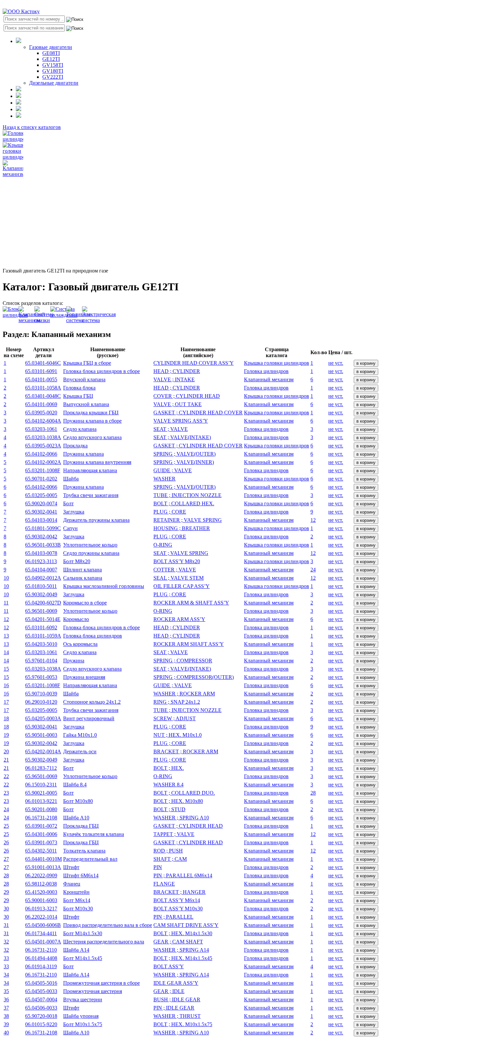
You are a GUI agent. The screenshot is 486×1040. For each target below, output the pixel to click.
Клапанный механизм (269, 379)
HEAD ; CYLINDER (176, 371)
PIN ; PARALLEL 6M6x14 (182, 875)
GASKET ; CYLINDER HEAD (188, 826)
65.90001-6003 (41, 900)
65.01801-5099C (43, 528)
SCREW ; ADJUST (174, 718)
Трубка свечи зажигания (90, 495)
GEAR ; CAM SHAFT (178, 941)
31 (6, 925)
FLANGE (164, 884)
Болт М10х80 (78, 801)
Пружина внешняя (84, 677)
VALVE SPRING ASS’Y (180, 421)
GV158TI (52, 65)
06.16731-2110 (41, 950)
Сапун (70, 528)
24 (313, 569)
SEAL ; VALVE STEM (178, 578)
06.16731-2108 (41, 817)
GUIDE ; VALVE (172, 470)
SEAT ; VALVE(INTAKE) (182, 437)
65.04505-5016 (41, 983)
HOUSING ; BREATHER (181, 528)
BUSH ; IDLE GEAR (176, 999)
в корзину (366, 363)
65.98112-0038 (41, 884)
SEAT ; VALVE (170, 429)
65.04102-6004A (43, 421)
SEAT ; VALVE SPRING (180, 553)
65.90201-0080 (41, 809)
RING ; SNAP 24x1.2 (176, 702)
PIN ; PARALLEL (173, 917)
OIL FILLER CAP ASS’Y (181, 586)
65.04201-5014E (43, 619)
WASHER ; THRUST (177, 1016)
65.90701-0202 (41, 478)
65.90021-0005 (41, 793)
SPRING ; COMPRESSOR (182, 660)
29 (6, 892)
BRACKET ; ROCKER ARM (185, 751)
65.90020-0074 (41, 503)
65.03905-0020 (41, 412)
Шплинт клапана (82, 569)
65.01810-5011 (41, 586)
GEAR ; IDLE (168, 991)
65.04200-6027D (43, 602)
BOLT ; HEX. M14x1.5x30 (182, 933)
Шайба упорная (81, 1016)
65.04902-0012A (43, 578)
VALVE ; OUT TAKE (177, 404)
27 (6, 859)
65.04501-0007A (43, 941)
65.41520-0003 (41, 892)
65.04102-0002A (43, 462)
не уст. (335, 363)
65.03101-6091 (41, 371)
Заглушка (73, 512)
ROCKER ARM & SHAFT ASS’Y (191, 602)
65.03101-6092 (41, 627)
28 (313, 793)
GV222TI (52, 77)
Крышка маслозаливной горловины (103, 586)
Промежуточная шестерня (92, 991)
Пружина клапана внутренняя (97, 462)
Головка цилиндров (266, 371)
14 (6, 652)
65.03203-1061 (41, 429)
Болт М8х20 (76, 561)
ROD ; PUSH (168, 850)
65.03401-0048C (43, 396)
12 (313, 520)
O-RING (162, 545)
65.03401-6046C (43, 363)
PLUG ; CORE (169, 512)
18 (6, 718)
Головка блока (79, 388)
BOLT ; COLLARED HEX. (183, 503)
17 (6, 702)
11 (6, 602)
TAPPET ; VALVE (173, 834)
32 (6, 941)
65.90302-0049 (41, 594)
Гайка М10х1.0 (80, 735)
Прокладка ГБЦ (81, 826)
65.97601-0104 (41, 660)
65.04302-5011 (41, 850)
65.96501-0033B (43, 545)
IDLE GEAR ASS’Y (175, 983)
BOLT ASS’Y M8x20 (176, 561)
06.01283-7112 (41, 768)
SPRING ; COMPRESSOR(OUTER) (193, 677)
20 (6, 751)
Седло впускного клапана (92, 437)
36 (6, 999)
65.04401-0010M (43, 859)
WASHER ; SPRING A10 (181, 817)
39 (6, 1024)
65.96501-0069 (41, 611)
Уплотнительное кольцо (90, 545)
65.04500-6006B (43, 925)
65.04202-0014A (43, 751)
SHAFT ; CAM (170, 859)
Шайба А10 (76, 817)
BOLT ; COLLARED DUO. (184, 793)
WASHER (164, 478)
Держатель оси (80, 751)
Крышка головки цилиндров (276, 363)
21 (6, 760)
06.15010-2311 (41, 784)
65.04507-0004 (41, 999)
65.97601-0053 (41, 677)
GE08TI (51, 53)
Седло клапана (80, 429)
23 (6, 793)
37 (6, 1008)
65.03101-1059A (43, 636)
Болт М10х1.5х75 (82, 1024)
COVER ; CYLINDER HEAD (186, 396)
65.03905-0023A (43, 445)
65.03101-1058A (43, 388)
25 (6, 826)
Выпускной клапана (86, 404)
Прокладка (75, 445)
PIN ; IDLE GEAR (173, 1008)
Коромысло (76, 619)
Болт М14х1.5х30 (82, 933)
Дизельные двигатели (53, 83)
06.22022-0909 (41, 875)
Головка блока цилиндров (92, 636)
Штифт (71, 867)
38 (6, 1016)
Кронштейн (76, 892)
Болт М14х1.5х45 (82, 958)
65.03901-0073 (41, 842)
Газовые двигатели (50, 47)
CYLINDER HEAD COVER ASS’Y (193, 363)
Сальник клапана (82, 578)
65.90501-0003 (41, 735)
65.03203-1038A (43, 437)
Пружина (73, 660)
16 (6, 685)
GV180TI (52, 71)
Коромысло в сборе (85, 602)
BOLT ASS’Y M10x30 (178, 908)
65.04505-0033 (41, 991)
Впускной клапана (84, 379)
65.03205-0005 (41, 495)
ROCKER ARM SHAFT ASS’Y (188, 644)
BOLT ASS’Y (168, 966)
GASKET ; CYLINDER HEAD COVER (198, 412)
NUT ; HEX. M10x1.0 (177, 735)
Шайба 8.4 (75, 784)
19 (6, 735)
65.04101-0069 (41, 404)
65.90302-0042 (41, 536)
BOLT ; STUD (169, 809)
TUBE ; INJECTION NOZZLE (187, 495)
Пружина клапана (83, 454)
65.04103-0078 (41, 553)
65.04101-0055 (41, 379)
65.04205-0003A (43, 718)
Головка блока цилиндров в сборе (101, 371)
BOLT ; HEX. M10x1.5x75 (182, 1024)
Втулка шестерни (82, 999)
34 (6, 975)
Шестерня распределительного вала (103, 941)
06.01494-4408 (41, 958)
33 (6, 958)
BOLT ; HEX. (168, 768)
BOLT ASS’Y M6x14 (176, 900)
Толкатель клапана (84, 850)
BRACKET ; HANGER (179, 892)
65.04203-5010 (41, 644)
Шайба (71, 478)
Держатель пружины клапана (96, 520)
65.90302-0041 (41, 512)
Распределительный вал (90, 859)
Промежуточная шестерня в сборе (101, 983)
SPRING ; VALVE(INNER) (183, 462)
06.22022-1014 (41, 917)
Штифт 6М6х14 (81, 875)
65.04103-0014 (41, 520)
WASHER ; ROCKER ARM (184, 693)
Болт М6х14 (76, 900)
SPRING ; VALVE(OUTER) (184, 454)
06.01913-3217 (41, 908)
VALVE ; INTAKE (174, 379)
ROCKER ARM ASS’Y (179, 619)
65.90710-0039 (41, 693)
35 (6, 991)
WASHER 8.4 (168, 784)
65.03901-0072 (41, 826)
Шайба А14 (76, 950)
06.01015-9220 (41, 1024)
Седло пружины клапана (91, 553)
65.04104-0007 (41, 569)
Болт (68, 503)
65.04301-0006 (41, 834)
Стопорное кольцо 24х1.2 (92, 702)
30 (6, 908)
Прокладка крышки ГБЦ (91, 412)
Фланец (71, 884)
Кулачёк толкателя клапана (93, 834)
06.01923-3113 (41, 561)
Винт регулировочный (88, 718)
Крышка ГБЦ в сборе (87, 363)
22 (6, 776)
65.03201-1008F (42, 470)
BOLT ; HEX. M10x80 (178, 801)
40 (6, 1032)
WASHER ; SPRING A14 (181, 950)
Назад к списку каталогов (32, 127)
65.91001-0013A (43, 867)
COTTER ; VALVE (174, 569)
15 (6, 669)
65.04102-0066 (41, 454)
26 (6, 842)
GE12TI (51, 59)
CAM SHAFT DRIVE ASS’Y (186, 925)
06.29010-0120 (41, 702)
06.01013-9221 (41, 801)
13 (6, 636)
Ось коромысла (80, 644)
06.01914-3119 (41, 966)
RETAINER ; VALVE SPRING (187, 520)
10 (6, 578)
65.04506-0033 (41, 1008)
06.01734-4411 (41, 933)
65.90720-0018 (41, 1016)
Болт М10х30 (78, 908)
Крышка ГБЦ (78, 396)
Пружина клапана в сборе (92, 421)
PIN (157, 867)
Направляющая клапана (90, 470)
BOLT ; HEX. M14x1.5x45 (182, 958)
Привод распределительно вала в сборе (107, 925)
